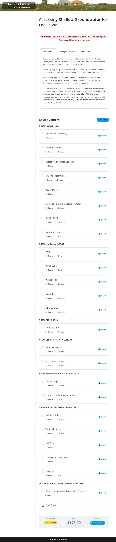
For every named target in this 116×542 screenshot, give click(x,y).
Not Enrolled (50, 522)
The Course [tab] (85, 52)
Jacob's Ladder (19, 4)
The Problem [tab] (48, 52)
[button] (75, 5)
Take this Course (97, 523)
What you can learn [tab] (67, 52)
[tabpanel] (74, 82)
